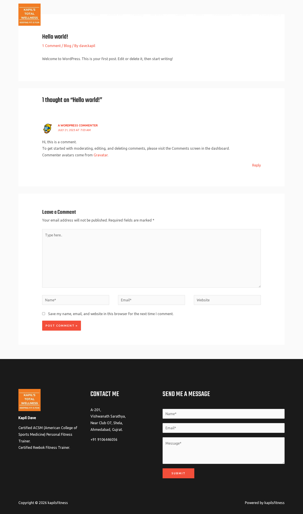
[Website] (227, 301)
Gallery (180, 15)
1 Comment (51, 46)
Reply (256, 165)
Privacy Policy (270, 15)
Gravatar (101, 155)
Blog (67, 46)
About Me (115, 15)
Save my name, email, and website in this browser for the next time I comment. (110, 314)
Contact (245, 15)
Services (156, 15)
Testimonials (221, 15)
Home (95, 15)
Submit (178, 473)
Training (136, 15)
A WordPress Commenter (78, 125)
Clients (198, 15)
